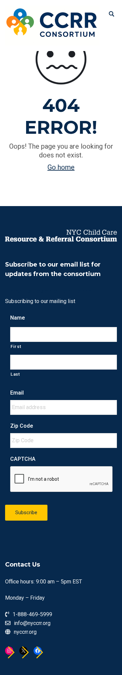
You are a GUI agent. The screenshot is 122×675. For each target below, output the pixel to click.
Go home (61, 167)
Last (15, 374)
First (16, 346)
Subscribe (26, 512)
